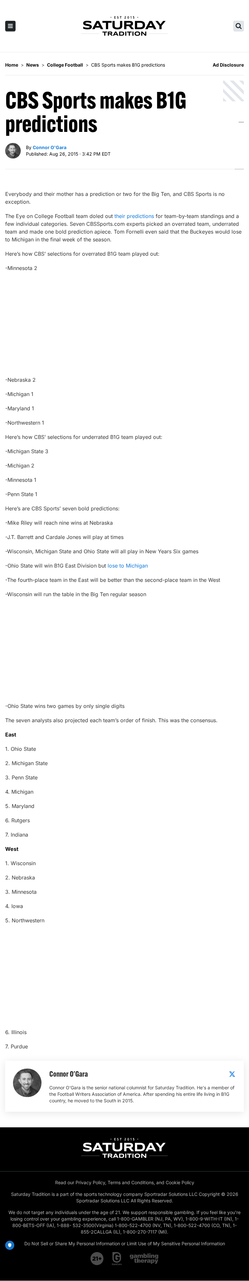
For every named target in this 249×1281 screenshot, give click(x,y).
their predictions (134, 216)
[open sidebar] (10, 26)
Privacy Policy (90, 1182)
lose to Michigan (128, 565)
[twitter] (232, 1074)
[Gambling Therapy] (144, 1258)
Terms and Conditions (131, 1182)
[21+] (97, 1258)
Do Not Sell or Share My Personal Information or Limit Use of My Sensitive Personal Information (124, 1243)
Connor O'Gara (49, 147)
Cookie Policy (180, 1182)
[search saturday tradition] (238, 26)
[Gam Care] (117, 1258)
